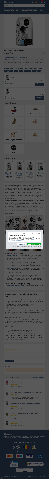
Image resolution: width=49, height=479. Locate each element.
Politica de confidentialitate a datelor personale (21, 240)
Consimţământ (13, 233)
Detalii (24, 233)
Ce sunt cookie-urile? (35, 233)
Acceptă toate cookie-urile (34, 244)
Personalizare (21, 244)
